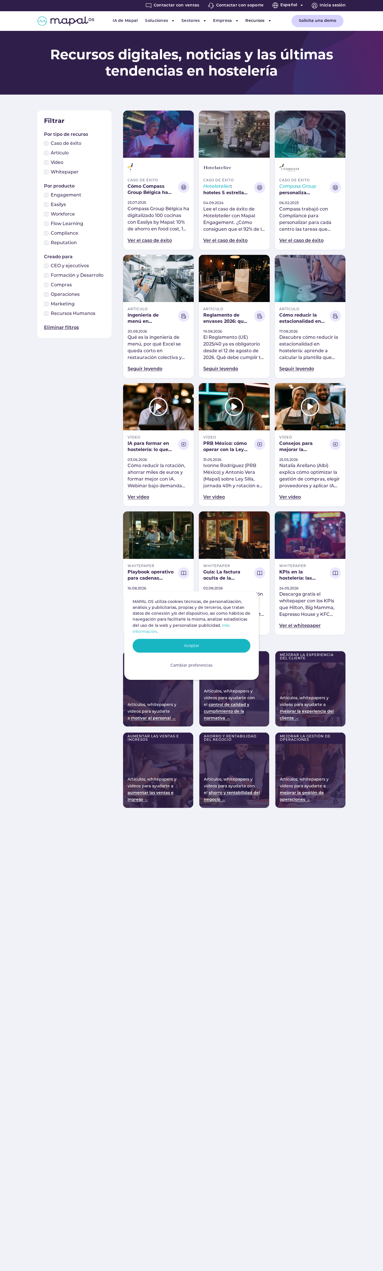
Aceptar (191, 645)
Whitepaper (65, 172)
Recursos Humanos (73, 314)
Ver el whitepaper (300, 626)
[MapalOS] (65, 21)
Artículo (60, 153)
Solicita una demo (317, 21)
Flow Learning (67, 224)
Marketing (63, 304)
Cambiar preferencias (191, 665)
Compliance (64, 233)
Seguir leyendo (145, 369)
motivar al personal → (153, 718)
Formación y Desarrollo (77, 275)
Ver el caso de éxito (150, 241)
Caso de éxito (66, 143)
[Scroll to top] (370, 1258)
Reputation (64, 243)
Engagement (66, 195)
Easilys (58, 205)
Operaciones (65, 294)
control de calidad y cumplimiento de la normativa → (226, 712)
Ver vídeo (138, 497)
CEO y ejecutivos (70, 266)
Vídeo (57, 163)
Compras (61, 285)
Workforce (63, 214)
